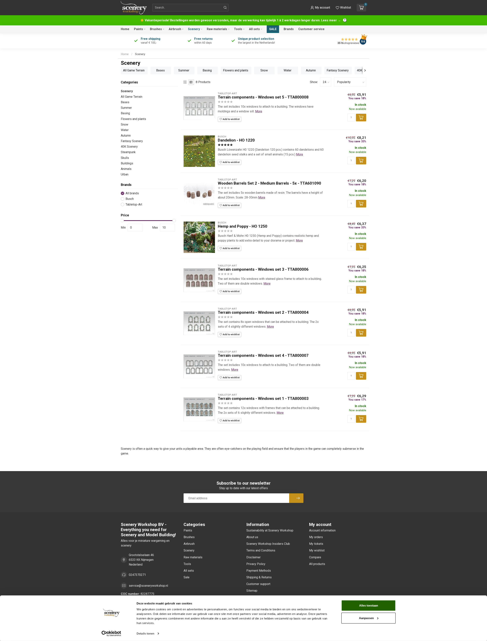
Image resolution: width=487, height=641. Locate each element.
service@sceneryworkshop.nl (148, 585)
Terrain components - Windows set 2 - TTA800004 (263, 312)
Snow (124, 124)
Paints (138, 29)
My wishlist (317, 550)
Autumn (126, 135)
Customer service (311, 29)
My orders (316, 537)
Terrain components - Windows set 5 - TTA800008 (263, 97)
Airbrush (175, 29)
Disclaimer (253, 557)
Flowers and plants (133, 119)
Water (125, 130)
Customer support (258, 584)
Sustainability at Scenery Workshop (269, 530)
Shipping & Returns (259, 577)
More (258, 111)
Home (125, 29)
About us (252, 537)
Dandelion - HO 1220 (236, 140)
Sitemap (251, 590)
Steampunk (128, 152)
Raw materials (217, 29)
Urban (124, 174)
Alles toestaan (368, 605)
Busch (130, 199)
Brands (289, 29)
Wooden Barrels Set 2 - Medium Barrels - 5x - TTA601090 (269, 183)
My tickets (316, 544)
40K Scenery (129, 146)
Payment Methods (258, 570)
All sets (254, 29)
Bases (125, 102)
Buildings (127, 163)
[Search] (225, 7)
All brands (132, 193)
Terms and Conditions (260, 550)
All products (317, 564)
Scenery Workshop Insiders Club (268, 544)
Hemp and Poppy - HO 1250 (242, 226)
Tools (238, 29)
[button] (320, 7)
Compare (315, 557)
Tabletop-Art (134, 204)
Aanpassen (366, 617)
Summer (126, 108)
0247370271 (137, 575)
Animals (126, 169)
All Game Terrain (131, 96)
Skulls (125, 158)
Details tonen (145, 633)
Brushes (156, 29)
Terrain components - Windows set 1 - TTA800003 (263, 398)
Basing (125, 113)
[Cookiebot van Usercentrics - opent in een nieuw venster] (111, 633)
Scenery (194, 29)
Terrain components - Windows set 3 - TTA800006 (263, 269)
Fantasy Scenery (132, 141)
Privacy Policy (255, 564)
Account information (322, 530)
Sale (273, 29)
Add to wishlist (231, 119)
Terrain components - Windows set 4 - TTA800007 (263, 355)
